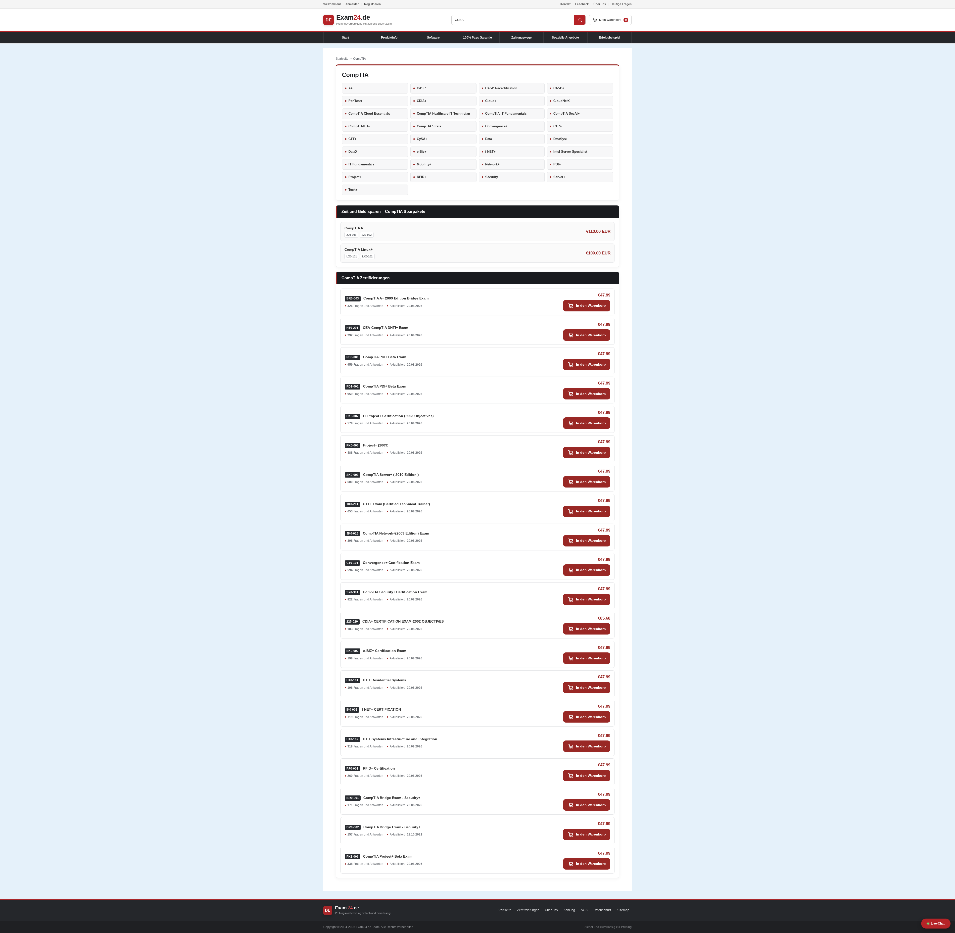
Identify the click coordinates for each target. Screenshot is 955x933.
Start (345, 37)
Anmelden (352, 4)
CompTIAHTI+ (359, 126)
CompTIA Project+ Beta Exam (379, 856)
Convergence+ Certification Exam (383, 563)
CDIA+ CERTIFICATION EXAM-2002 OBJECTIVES (395, 621)
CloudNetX (561, 101)
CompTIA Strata (429, 126)
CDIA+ (422, 101)
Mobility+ (424, 164)
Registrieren (372, 4)
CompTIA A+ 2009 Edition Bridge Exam (387, 298)
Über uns (599, 4)
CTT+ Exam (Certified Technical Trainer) (388, 504)
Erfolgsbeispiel (609, 37)
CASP (421, 88)
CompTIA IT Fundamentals (505, 113)
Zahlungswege (521, 37)
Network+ (492, 164)
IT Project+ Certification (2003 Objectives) (390, 416)
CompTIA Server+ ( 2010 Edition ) (382, 475)
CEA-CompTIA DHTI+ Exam (377, 328)
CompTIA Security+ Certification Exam (386, 592)
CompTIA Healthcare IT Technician (443, 113)
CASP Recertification (501, 88)
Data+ (489, 139)
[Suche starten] (580, 20)
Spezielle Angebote (565, 37)
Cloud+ (490, 101)
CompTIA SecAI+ (566, 113)
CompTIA (359, 58)
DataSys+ (560, 139)
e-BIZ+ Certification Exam (376, 651)
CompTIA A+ (354, 228)
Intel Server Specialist (570, 151)
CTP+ (557, 126)
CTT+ (352, 139)
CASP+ (558, 88)
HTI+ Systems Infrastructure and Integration (391, 739)
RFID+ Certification (370, 768)
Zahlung (569, 910)
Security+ (492, 177)
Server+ (559, 177)
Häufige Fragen (621, 4)
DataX (352, 151)
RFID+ (421, 177)
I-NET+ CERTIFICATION (373, 709)
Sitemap (623, 910)
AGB (584, 910)
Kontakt (565, 4)
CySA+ (422, 139)
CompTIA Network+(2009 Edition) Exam (387, 533)
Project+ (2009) (367, 445)
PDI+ (557, 164)
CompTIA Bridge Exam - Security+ (383, 798)
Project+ (354, 177)
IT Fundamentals (361, 164)
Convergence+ (496, 126)
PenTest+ (355, 101)
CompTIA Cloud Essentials (369, 113)
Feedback (582, 4)
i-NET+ (490, 151)
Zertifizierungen (528, 910)
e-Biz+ (422, 151)
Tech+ (353, 190)
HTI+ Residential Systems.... (378, 680)
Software (433, 37)
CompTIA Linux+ (358, 249)
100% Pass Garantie (477, 37)
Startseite (342, 58)
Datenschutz (602, 910)
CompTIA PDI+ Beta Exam (376, 357)
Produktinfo (389, 37)
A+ (350, 88)
